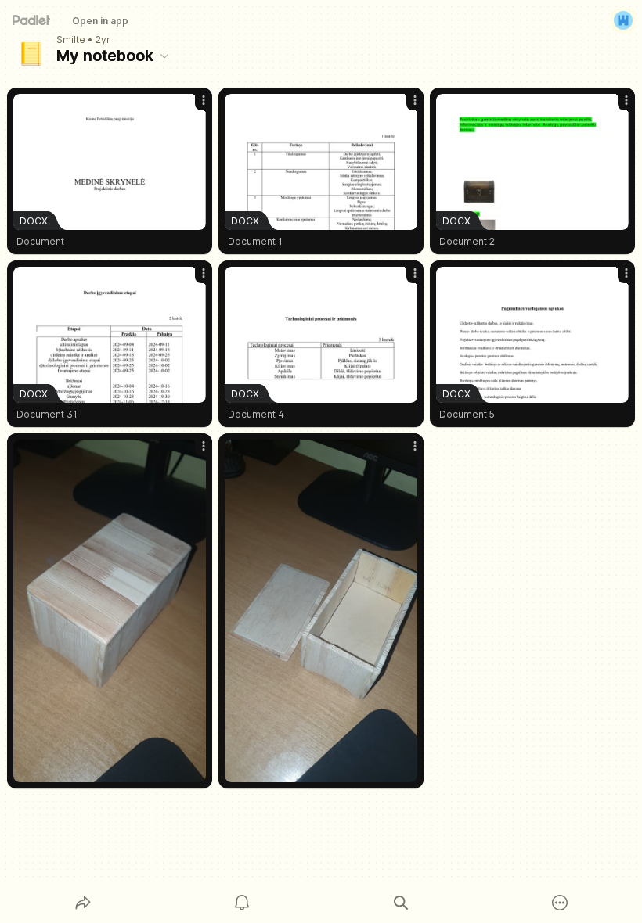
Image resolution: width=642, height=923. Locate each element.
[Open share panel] (83, 902)
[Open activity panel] (242, 902)
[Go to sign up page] (623, 20)
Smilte (70, 39)
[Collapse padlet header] (164, 55)
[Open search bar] (401, 902)
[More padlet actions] (559, 902)
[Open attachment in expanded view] (109, 611)
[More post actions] (193, 106)
